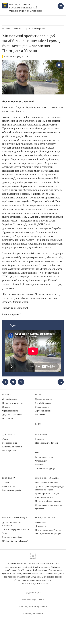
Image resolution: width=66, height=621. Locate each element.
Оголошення (41, 460)
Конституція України (12, 446)
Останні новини (9, 399)
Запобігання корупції (45, 468)
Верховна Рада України (33, 599)
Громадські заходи (43, 399)
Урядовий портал (33, 592)
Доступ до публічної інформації (11, 524)
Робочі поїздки (42, 406)
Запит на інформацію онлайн (15, 529)
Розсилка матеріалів (11, 490)
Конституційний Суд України (33, 606)
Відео (38, 424)
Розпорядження (9, 442)
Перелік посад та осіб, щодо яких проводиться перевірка (48, 532)
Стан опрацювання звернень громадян (48, 506)
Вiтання (6, 406)
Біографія (39, 438)
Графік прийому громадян (47, 493)
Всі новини (7, 418)
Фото (38, 394)
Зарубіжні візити (43, 410)
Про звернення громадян (46, 482)
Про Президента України (46, 442)
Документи (8, 434)
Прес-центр (8, 478)
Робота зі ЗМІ (8, 486)
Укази (5, 438)
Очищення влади (45, 518)
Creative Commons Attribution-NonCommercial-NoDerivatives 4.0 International (33, 568)
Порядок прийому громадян (48, 501)
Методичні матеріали (12, 537)
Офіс (37, 452)
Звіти (4, 533)
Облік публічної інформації (15, 540)
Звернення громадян (47, 478)
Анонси (6, 482)
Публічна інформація (14, 518)
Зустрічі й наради (43, 403)
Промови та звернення (35, 28)
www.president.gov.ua (26, 576)
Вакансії (39, 464)
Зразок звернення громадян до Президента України (49, 488)
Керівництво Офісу (44, 456)
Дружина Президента (12, 414)
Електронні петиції (44, 497)
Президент (41, 434)
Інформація (40, 522)
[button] (13, 382)
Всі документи (9, 450)
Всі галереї (40, 414)
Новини (17, 28)
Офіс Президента (10, 410)
